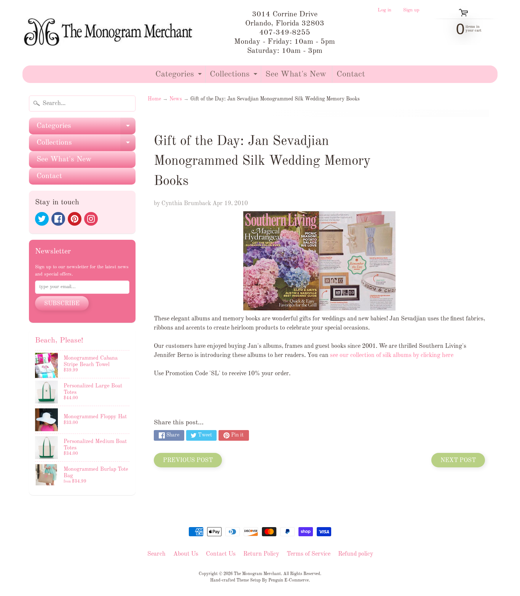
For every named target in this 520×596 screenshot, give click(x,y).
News (175, 99)
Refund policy (355, 554)
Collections (234, 76)
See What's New (295, 74)
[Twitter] (42, 219)
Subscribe (62, 304)
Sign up (411, 10)
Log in (384, 10)
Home (154, 99)
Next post (458, 460)
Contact (351, 74)
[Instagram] (91, 219)
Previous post (188, 460)
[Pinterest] (74, 219)
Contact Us (221, 554)
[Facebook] (58, 219)
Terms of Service (308, 554)
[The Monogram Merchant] (109, 33)
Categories (179, 76)
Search (156, 554)
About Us (185, 554)
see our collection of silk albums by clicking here (391, 355)
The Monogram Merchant (257, 574)
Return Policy (261, 554)
